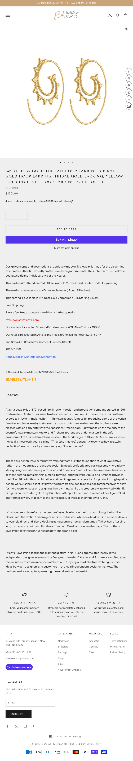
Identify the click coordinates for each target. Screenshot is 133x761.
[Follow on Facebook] (7, 726)
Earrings (62, 652)
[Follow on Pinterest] (34, 726)
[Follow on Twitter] (16, 726)
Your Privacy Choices (69, 669)
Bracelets (63, 646)
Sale (60, 663)
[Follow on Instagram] (25, 726)
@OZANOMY (94, 744)
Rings (61, 658)
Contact (93, 646)
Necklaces (63, 640)
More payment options (66, 247)
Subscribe (18, 714)
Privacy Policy (117, 646)
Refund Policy (117, 652)
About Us (94, 640)
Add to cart (66, 229)
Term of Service (118, 640)
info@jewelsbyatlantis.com (20, 658)
